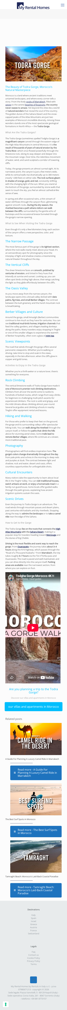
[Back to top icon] (33, 979)
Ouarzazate (23, 546)
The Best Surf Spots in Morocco (20, 819)
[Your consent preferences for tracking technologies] (6, 1004)
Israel (33, 921)
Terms (34, 964)
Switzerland (33, 933)
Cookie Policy (33, 958)
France (33, 930)
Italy (33, 915)
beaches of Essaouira (35, 104)
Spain (33, 918)
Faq (33, 951)
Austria (33, 927)
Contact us (33, 954)
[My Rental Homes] (33, 4)
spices (8, 104)
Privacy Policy (33, 961)
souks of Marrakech (35, 101)
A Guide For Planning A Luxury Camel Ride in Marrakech (32, 758)
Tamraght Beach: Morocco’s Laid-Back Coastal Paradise (31, 876)
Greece (33, 924)
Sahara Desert (37, 531)
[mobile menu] (62, 5)
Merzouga (51, 534)
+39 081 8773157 (39, 998)
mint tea (49, 335)
